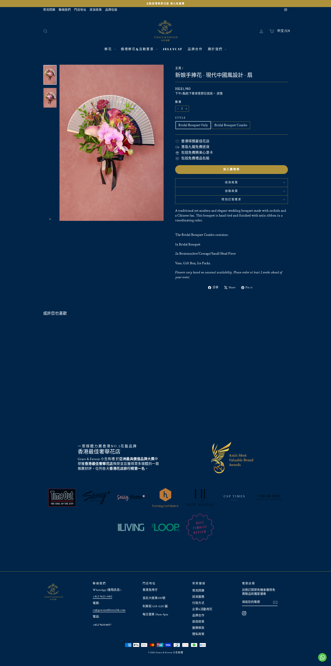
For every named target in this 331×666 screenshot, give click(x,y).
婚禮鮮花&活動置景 (138, 49)
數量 (178, 102)
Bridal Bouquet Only (193, 125)
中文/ (281, 31)
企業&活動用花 (202, 609)
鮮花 (108, 49)
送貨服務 (198, 597)
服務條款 (198, 628)
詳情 (220, 94)
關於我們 (216, 49)
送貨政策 (96, 10)
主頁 (178, 68)
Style (180, 118)
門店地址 (80, 10)
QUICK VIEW (72, 407)
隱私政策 (198, 634)
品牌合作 (195, 49)
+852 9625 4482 (102, 596)
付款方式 (198, 603)
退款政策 (198, 622)
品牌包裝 (111, 10)
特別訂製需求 (231, 199)
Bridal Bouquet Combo (230, 125)
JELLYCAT (173, 49)
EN (287, 31)
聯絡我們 (65, 10)
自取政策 (231, 191)
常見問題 (49, 10)
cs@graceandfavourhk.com (109, 610)
